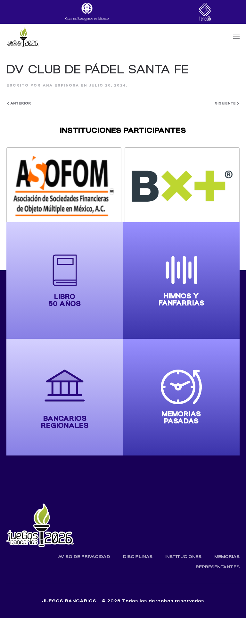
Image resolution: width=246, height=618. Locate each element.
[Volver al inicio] (22, 37)
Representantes (218, 567)
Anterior (20, 103)
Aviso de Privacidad (84, 556)
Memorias (227, 556)
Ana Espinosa (61, 85)
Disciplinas (137, 556)
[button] (236, 37)
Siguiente (225, 103)
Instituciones (183, 556)
